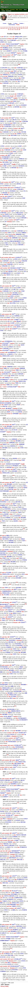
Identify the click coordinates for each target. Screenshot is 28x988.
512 (24, 887)
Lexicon (7, 9)
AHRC (2, 9)
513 (11, 948)
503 (24, 528)
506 (25, 604)
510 (18, 802)
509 (10, 773)
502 (13, 475)
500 (19, 64)
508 (7, 754)
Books (20, 9)
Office (17, 9)
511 (8, 872)
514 (7, 979)
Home (25, 9)
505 (10, 584)
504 (17, 582)
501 (7, 226)
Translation (12, 9)
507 (15, 706)
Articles (3, 10)
